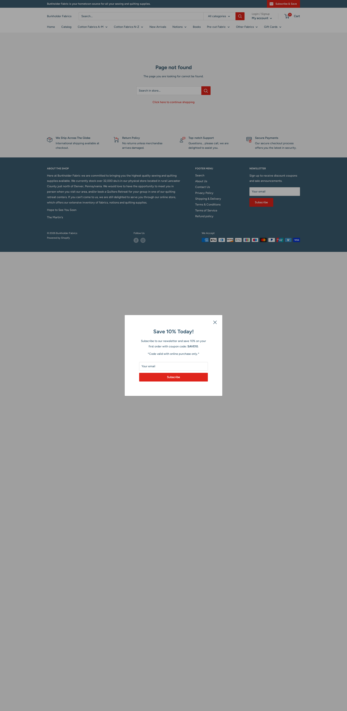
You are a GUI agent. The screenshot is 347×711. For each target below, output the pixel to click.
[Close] (215, 322)
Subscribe (173, 377)
